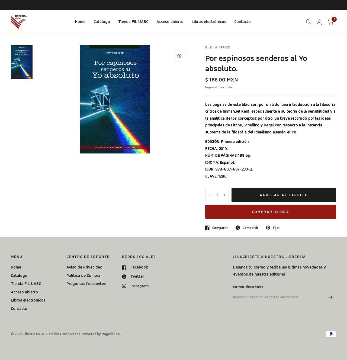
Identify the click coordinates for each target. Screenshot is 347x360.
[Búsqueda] (308, 22)
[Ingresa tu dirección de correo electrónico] (330, 297)
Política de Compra (83, 275)
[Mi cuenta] (319, 22)
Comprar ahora (271, 212)
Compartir (220, 228)
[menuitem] (80, 22)
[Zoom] (179, 56)
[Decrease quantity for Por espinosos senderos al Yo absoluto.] (209, 195)
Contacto (242, 21)
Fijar (276, 228)
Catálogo (102, 21)
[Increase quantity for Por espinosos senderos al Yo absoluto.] (224, 195)
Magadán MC (111, 334)
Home (80, 21)
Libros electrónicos (209, 21)
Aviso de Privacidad (84, 267)
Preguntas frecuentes (86, 283)
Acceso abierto (170, 21)
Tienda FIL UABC (133, 21)
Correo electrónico (248, 287)
